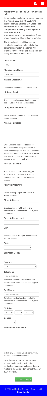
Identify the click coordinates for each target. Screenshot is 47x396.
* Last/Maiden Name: (13, 70)
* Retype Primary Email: (15, 107)
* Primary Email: (11, 92)
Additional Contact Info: (15, 327)
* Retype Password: (13, 184)
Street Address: (11, 200)
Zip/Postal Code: (12, 252)
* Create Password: (13, 163)
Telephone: (9, 272)
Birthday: (8, 308)
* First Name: (10, 60)
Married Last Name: (13, 79)
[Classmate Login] (35, 3)
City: (6, 227)
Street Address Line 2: (14, 218)
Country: (8, 262)
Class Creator (23, 392)
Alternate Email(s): (12, 122)
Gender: (8, 318)
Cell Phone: (9, 290)
